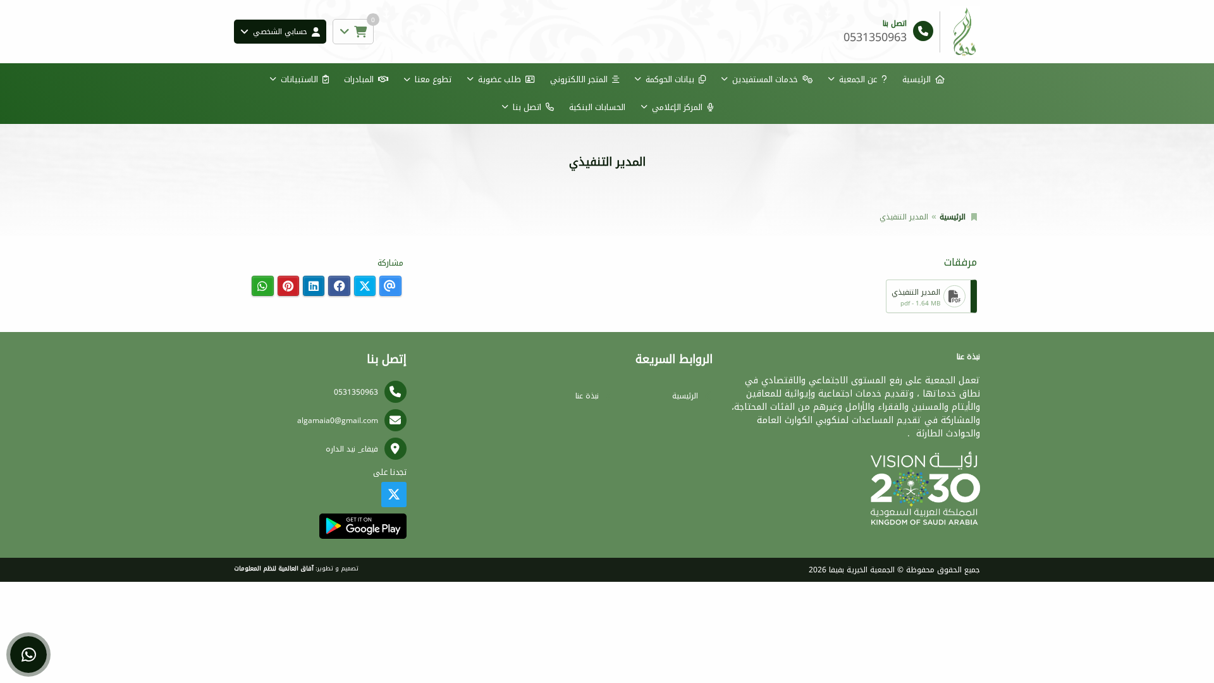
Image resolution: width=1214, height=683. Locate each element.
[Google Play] (362, 526)
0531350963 (356, 392)
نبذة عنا (587, 396)
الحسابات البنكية (597, 107)
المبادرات (359, 79)
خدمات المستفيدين (765, 79)
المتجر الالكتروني (579, 79)
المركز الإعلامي (677, 107)
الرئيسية (916, 79)
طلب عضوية (499, 79)
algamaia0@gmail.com (337, 421)
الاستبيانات (299, 79)
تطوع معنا (433, 79)
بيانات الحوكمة (670, 79)
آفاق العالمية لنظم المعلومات (274, 568)
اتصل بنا (527, 107)
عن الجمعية (858, 79)
